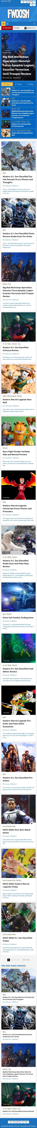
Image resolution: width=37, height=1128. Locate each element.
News (13, 87)
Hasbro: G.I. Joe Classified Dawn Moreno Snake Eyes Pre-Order (23, 103)
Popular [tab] (19, 84)
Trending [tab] (30, 84)
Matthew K (18, 78)
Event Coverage (7, 826)
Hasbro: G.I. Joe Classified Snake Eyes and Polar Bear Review (16, 563)
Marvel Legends (11, 65)
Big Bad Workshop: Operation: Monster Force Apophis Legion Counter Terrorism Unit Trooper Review (18, 1074)
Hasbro (5, 65)
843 (24, 960)
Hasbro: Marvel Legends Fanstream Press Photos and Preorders (17, 508)
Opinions (9, 614)
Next (28, 960)
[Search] (34, 23)
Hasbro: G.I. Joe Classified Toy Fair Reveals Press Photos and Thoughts (23, 93)
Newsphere (23, 1126)
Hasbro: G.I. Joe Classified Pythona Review (18, 1111)
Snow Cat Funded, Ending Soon (18, 617)
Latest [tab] (8, 84)
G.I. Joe (14, 121)
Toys (18, 108)
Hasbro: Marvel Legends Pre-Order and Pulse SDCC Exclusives (17, 724)
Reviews (19, 65)
